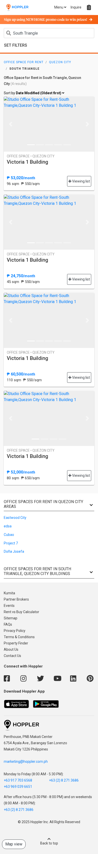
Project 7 (11, 543)
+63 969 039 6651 (18, 787)
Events (9, 606)
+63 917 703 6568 (18, 780)
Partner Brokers (16, 599)
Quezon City (60, 62)
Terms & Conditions (19, 637)
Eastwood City (15, 518)
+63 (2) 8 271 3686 (64, 780)
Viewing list (80, 181)
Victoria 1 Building (27, 162)
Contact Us (12, 656)
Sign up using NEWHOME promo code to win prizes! (45, 20)
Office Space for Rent (23, 62)
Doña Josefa (14, 551)
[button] (10, 124)
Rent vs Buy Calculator (21, 612)
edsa (8, 526)
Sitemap (10, 618)
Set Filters (15, 45)
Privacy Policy (14, 631)
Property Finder (16, 643)
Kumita (9, 593)
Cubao (9, 535)
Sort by (33, 93)
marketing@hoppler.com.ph (26, 762)
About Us (11, 649)
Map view (13, 844)
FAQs (8, 624)
